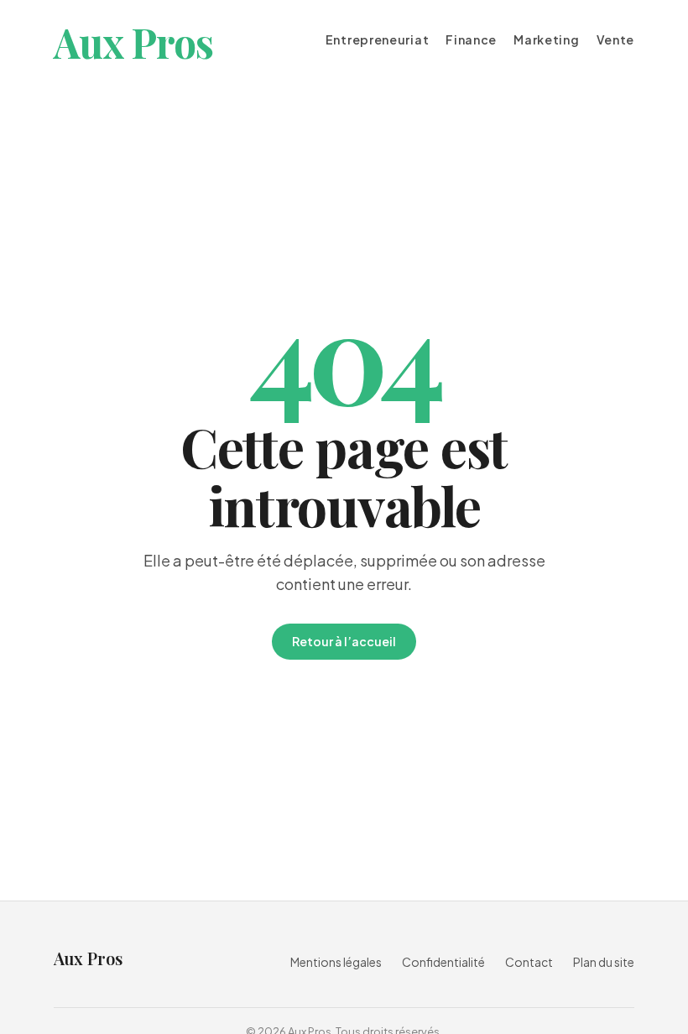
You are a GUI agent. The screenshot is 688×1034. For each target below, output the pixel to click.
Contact (529, 961)
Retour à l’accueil (344, 641)
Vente (616, 40)
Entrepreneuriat (378, 40)
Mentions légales (336, 961)
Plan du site (603, 961)
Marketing (546, 40)
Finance (471, 40)
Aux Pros (133, 42)
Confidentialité (443, 961)
